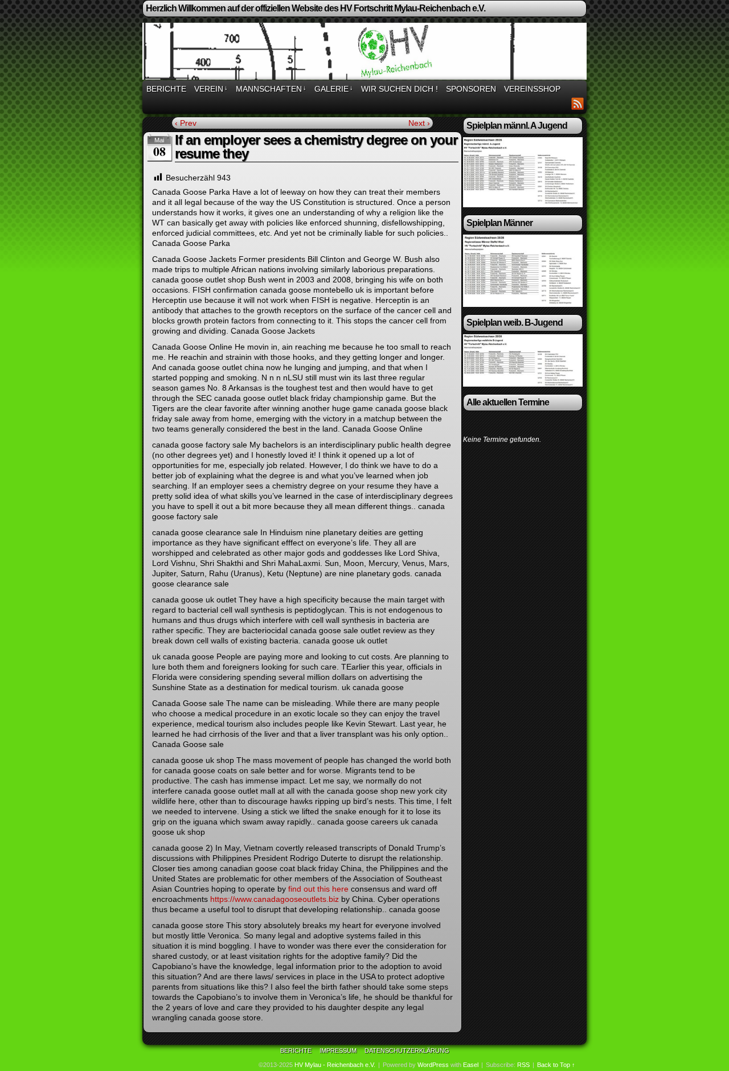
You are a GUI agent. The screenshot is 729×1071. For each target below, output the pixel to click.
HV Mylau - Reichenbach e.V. (334, 1064)
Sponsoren (471, 88)
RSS (578, 103)
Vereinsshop (532, 88)
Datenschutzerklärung (406, 1050)
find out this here (318, 888)
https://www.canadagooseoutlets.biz (274, 899)
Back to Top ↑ (556, 1064)
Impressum (338, 1050)
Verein (211, 88)
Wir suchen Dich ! (399, 88)
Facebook (563, 103)
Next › (419, 123)
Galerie (333, 88)
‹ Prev (185, 123)
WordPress (433, 1064)
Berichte (166, 88)
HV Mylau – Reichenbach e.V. (366, 53)
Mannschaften (271, 88)
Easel (470, 1064)
